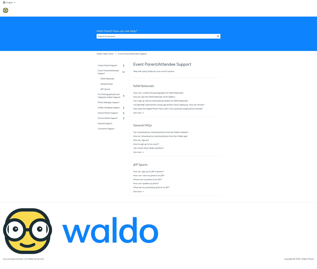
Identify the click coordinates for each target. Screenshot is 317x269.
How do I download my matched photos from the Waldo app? (160, 136)
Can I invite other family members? (148, 148)
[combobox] (156, 36)
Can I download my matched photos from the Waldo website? (160, 132)
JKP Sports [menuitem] (105, 89)
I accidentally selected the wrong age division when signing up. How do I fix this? (169, 104)
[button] (124, 65)
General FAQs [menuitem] (107, 84)
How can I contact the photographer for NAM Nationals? (158, 93)
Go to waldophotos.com (301, 11)
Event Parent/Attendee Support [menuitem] (108, 71)
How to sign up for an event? (146, 144)
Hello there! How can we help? (117, 31)
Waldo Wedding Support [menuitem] (109, 107)
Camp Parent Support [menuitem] (107, 65)
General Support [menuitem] (105, 123)
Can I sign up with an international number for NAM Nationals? (160, 100)
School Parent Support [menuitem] (108, 113)
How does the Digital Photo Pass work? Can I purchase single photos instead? (168, 108)
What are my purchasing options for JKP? (151, 187)
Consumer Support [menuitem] (106, 128)
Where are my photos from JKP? (147, 179)
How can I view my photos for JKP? (149, 175)
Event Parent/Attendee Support (132, 53)
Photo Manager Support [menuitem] (108, 102)
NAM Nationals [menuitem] (107, 78)
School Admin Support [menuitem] (108, 118)
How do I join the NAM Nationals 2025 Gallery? (154, 97)
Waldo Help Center (105, 53)
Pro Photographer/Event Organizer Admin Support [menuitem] (109, 95)
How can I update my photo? (146, 183)
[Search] (218, 36)
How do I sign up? (141, 140)
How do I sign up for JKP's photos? (148, 171)
